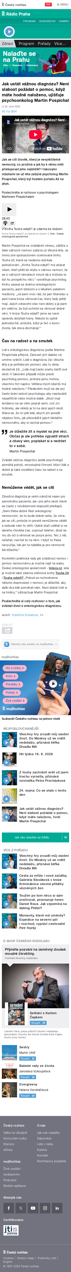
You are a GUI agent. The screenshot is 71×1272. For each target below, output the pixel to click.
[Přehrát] (9, 209)
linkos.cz (55, 568)
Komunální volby (15, 1138)
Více (60, 43)
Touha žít (62, 573)
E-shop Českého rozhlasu (26, 941)
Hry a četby (13, 668)
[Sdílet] (12, 223)
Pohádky (11, 684)
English (7, 1261)
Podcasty (10, 1180)
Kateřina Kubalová (25, 615)
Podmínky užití (47, 1258)
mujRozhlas (10, 657)
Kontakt (42, 1155)
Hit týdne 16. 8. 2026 (36, 754)
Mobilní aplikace (14, 1186)
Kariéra (42, 1150)
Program (29, 21)
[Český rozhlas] (14, 4)
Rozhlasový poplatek (51, 1161)
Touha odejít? (13, 578)
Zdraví (7, 43)
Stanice (8, 1144)
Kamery (64, 21)
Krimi (9, 676)
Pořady (44, 43)
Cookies (8, 1258)
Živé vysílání (14, 700)
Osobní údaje (25, 1258)
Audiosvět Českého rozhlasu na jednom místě (31, 718)
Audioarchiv (47, 21)
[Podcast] (5, 223)
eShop (7, 1150)
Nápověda (44, 1138)
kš (41, 615)
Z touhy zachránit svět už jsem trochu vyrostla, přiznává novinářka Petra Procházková (43, 776)
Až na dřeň (9, 111)
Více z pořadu (15, 850)
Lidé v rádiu (45, 1144)
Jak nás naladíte (48, 1133)
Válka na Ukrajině (15, 1133)
